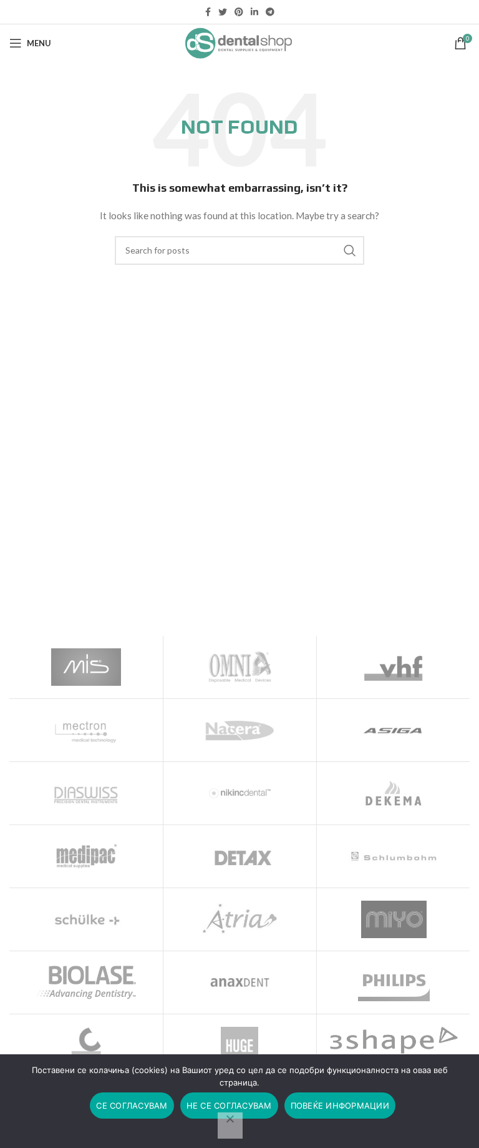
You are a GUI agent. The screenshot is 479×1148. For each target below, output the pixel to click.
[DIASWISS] (86, 793)
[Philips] (393, 982)
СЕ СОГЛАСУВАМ (131, 1106)
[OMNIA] (240, 667)
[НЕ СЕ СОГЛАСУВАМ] (230, 1125)
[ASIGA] (393, 730)
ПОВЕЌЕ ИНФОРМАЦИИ (340, 1106)
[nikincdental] (240, 793)
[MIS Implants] (86, 667)
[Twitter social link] (223, 12)
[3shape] (393, 1040)
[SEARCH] (350, 250)
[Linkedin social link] (254, 12)
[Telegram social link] (270, 12)
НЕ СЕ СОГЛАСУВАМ (229, 1106)
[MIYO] (393, 919)
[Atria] (240, 919)
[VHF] (393, 667)
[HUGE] (240, 1045)
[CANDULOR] (86, 1045)
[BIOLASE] (86, 982)
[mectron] (86, 730)
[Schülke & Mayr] (86, 919)
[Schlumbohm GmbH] (393, 856)
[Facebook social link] (208, 12)
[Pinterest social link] (239, 12)
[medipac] (86, 856)
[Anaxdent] (240, 982)
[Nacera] (240, 730)
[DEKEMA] (393, 793)
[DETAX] (240, 856)
